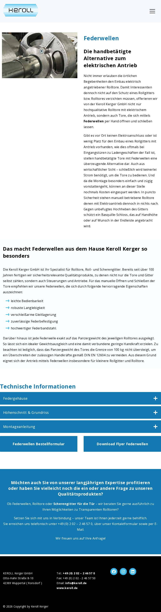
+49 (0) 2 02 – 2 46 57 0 (79, 573)
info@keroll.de (76, 583)
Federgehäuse (15, 398)
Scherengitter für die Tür (74, 504)
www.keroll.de (67, 588)
